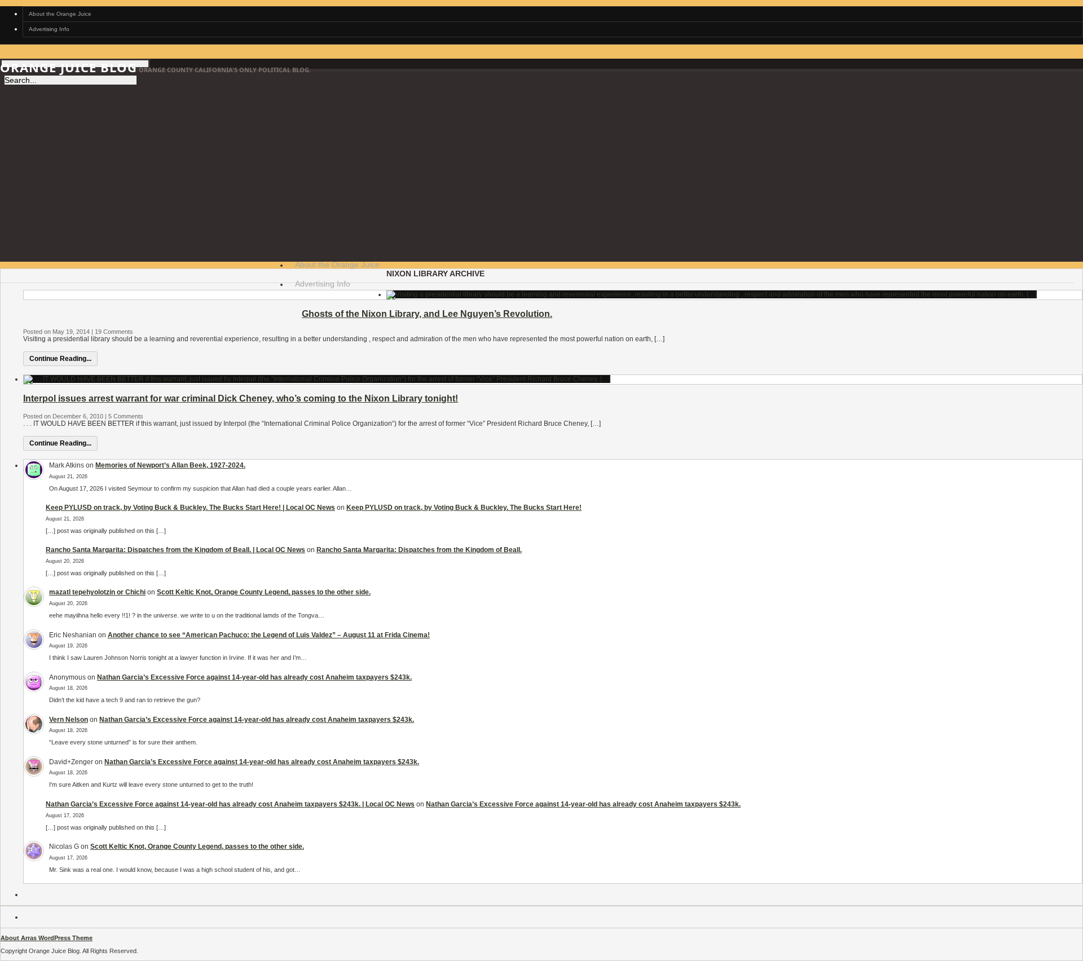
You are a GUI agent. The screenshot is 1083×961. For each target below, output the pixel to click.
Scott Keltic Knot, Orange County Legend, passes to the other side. (264, 592)
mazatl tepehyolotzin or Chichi (97, 592)
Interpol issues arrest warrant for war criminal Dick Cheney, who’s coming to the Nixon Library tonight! (240, 398)
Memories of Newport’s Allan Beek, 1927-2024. (170, 465)
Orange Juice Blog (68, 67)
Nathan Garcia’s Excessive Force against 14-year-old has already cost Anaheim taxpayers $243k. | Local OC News (230, 804)
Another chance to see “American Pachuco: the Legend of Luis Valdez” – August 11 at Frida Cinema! (269, 635)
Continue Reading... (60, 359)
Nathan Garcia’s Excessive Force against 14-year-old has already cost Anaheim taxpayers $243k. (254, 677)
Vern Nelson (68, 720)
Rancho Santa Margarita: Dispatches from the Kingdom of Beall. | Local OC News (175, 550)
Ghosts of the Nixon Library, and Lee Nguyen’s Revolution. (427, 314)
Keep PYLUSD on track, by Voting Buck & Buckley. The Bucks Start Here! (464, 508)
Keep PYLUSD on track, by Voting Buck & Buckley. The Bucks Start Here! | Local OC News (190, 508)
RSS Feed (297, 306)
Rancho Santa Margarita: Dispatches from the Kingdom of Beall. (419, 550)
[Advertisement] (541, 164)
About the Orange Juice (60, 14)
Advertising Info (49, 29)
